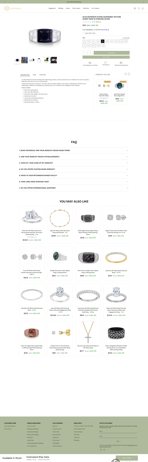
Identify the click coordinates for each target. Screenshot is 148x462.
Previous (14, 36)
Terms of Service (104, 446)
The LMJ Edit (56, 432)
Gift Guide (76, 434)
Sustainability (56, 443)
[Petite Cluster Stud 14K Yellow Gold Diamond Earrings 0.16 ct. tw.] (103, 85)
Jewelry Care (30, 440)
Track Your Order (31, 426)
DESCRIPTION (25, 75)
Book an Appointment (79, 429)
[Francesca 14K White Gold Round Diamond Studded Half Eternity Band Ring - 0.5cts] (88, 295)
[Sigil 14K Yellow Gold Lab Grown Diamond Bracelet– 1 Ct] (60, 217)
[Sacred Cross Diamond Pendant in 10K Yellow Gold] (88, 332)
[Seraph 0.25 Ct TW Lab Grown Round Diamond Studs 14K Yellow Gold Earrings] (60, 332)
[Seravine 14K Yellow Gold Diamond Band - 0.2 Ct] (116, 257)
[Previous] (5, 2)
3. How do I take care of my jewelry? (36, 163)
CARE (34, 75)
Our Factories (56, 440)
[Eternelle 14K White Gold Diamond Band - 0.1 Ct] (31, 295)
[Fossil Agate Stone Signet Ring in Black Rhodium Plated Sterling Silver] (88, 217)
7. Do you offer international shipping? (37, 188)
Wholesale (76, 440)
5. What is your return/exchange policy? (38, 175)
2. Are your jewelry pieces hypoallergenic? (39, 157)
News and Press (57, 434)
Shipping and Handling (32, 429)
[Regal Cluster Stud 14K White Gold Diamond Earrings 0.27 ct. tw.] (116, 217)
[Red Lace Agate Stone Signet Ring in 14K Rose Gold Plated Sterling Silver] (31, 332)
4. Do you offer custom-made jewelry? (37, 169)
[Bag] (143, 8)
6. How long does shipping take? (34, 182)
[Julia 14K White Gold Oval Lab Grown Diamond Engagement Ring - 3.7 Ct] (60, 295)
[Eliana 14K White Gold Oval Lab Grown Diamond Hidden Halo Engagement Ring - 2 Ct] (116, 295)
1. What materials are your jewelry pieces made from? (44, 150)
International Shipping (32, 432)
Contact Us (77, 437)
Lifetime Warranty (57, 446)
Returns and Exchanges (33, 434)
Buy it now (106, 57)
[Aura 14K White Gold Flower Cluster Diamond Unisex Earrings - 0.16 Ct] (31, 257)
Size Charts (30, 437)
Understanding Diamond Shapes (35, 443)
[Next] (143, 2)
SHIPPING (42, 75)
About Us (55, 426)
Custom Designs (78, 432)
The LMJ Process (57, 429)
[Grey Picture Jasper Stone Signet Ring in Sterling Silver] (88, 257)
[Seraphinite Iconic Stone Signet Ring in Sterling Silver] (60, 257)
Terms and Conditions (9, 426)
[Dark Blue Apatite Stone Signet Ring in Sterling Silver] (119, 85)
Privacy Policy (7, 429)
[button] (52, 8)
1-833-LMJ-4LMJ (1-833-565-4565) (83, 426)
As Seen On (55, 437)
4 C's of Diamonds (31, 446)
